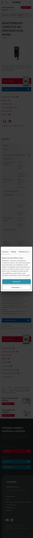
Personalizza (16, 287)
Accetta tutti (16, 281)
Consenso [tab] (5, 251)
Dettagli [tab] (13, 251)
